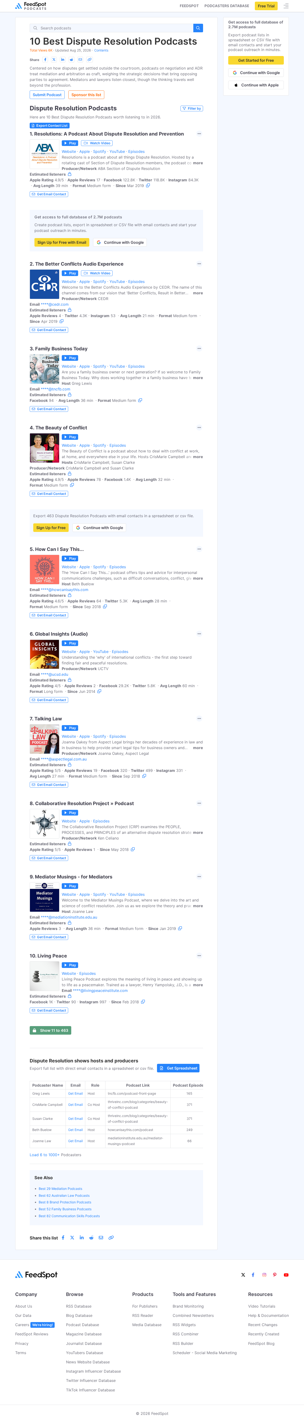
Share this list (44, 1237)
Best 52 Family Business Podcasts (65, 1209)
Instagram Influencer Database (93, 1371)
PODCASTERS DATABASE (226, 6)
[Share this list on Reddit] (71, 59)
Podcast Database (82, 1324)
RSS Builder (183, 1343)
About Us (23, 1306)
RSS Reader (142, 1315)
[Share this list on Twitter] (54, 59)
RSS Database (78, 1306)
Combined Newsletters (193, 1315)
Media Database (147, 1324)
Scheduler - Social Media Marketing (205, 1352)
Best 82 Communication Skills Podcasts (69, 1216)
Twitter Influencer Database (91, 1380)
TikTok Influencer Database (90, 1390)
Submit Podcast (47, 94)
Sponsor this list (86, 94)
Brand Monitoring (188, 1306)
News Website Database (88, 1362)
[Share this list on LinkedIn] (63, 59)
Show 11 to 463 (54, 1030)
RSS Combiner (186, 1334)
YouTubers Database (84, 1352)
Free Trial (266, 6)
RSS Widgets (184, 1324)
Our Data (23, 1315)
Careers (34, 1324)
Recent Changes (262, 1324)
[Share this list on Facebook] (45, 59)
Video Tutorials (261, 1306)
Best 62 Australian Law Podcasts (64, 1195)
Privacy (21, 1343)
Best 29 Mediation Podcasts (60, 1189)
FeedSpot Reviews (31, 1334)
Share (34, 60)
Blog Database (79, 1315)
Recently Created (263, 1334)
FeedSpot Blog (261, 1343)
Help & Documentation (268, 1315)
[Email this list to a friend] (80, 59)
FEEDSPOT (189, 6)
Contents (101, 50)
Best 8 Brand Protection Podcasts (65, 1202)
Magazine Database (84, 1334)
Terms (20, 1352)
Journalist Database (84, 1343)
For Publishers (144, 1306)
